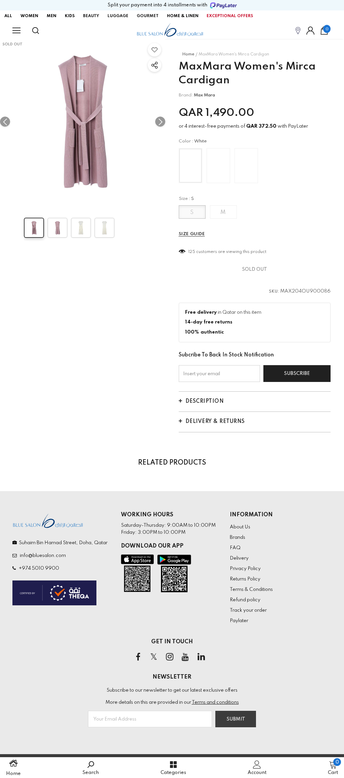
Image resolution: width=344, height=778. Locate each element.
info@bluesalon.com (42, 555)
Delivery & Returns (215, 421)
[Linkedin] (201, 657)
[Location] (298, 30)
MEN (51, 16)
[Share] (154, 65)
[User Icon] (310, 31)
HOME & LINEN (183, 16)
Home (188, 54)
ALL (8, 16)
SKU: (274, 292)
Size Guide (192, 234)
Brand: (186, 95)
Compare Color (142, 194)
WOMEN (29, 16)
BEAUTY (91, 16)
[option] (82, 121)
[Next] (160, 122)
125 (192, 252)
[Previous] (5, 122)
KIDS (70, 16)
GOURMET (148, 16)
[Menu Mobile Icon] (16, 31)
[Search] (36, 31)
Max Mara (204, 95)
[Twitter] (154, 657)
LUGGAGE (118, 16)
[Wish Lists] (154, 49)
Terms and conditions (215, 702)
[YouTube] (185, 657)
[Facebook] (138, 657)
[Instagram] (170, 657)
